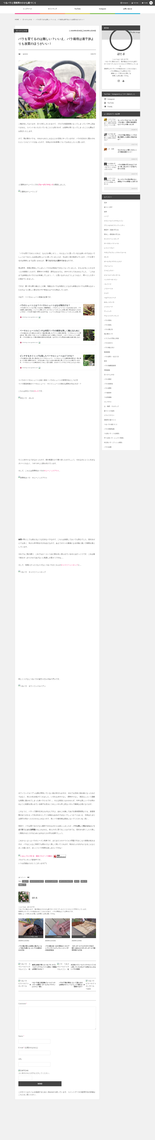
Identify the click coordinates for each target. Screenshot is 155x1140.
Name (20, 1036)
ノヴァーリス (108, 288)
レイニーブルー (109, 248)
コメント (23, 877)
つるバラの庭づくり (110, 424)
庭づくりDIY (108, 207)
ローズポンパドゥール (111, 243)
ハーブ (106, 216)
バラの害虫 (107, 320)
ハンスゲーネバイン (110, 279)
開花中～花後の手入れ (111, 230)
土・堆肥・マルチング (111, 406)
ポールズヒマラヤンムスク (113, 261)
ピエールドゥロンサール (112, 275)
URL (20, 1059)
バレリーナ (107, 284)
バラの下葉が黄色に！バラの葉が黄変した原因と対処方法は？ (127, 137)
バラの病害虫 (108, 384)
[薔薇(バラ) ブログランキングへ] (59, 856)
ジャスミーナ (108, 307)
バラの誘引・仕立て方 (111, 356)
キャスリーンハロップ (69, 565)
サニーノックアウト (51, 471)
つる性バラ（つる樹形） (112, 433)
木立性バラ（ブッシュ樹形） (113, 442)
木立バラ (83, 881)
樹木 (105, 361)
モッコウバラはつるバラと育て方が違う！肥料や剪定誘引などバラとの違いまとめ (127, 122)
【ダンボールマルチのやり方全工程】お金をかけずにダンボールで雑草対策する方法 (83, 948)
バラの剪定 (107, 379)
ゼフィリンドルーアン (66, 881)
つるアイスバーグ (110, 298)
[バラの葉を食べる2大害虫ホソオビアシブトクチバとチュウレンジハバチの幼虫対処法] (57, 926)
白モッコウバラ (109, 302)
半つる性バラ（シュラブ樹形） (114, 438)
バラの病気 (107, 325)
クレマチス (107, 402)
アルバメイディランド (111, 316)
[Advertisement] (57, 163)
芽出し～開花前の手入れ (112, 234)
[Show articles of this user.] (23, 897)
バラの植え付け (109, 347)
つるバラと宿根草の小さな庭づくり (19, 3)
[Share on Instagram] (118, 81)
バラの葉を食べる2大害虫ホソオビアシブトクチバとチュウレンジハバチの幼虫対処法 (57, 948)
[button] (151, 3)
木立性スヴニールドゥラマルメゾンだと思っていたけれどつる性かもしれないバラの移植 (83, 967)
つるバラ (25, 881)
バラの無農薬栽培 (110, 365)
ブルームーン (108, 266)
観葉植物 (107, 352)
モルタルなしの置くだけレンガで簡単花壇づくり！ (127, 151)
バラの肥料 (107, 388)
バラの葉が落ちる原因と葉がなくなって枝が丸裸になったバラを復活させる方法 (30, 948)
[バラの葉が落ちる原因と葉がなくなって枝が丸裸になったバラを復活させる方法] (30, 926)
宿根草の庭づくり (110, 420)
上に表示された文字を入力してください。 (34, 1073)
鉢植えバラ (22, 884)
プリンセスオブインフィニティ (114, 225)
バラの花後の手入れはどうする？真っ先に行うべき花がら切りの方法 (127, 167)
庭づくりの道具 (109, 411)
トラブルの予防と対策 (111, 338)
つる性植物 (107, 397)
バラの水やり (108, 343)
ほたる (121, 53)
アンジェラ (107, 311)
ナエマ (106, 293)
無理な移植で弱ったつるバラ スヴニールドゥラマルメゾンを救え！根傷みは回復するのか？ (44, 967)
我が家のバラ (108, 334)
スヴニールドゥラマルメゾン (113, 221)
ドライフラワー (109, 415)
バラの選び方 (108, 329)
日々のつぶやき (21, 31)
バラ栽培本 (107, 393)
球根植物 (107, 370)
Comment (22, 1004)
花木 (105, 202)
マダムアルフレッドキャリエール (115, 252)
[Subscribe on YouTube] (123, 81)
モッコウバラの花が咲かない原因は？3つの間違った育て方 (128, 180)
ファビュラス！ (109, 270)
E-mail (20, 1048)
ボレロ (36, 391)
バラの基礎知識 (109, 429)
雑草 (105, 212)
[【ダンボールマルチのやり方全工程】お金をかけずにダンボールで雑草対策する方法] (84, 926)
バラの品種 (107, 447)
